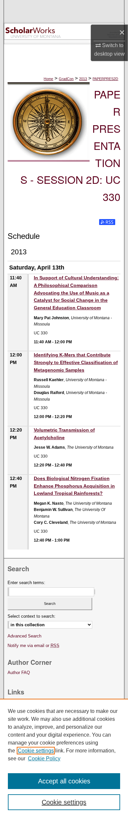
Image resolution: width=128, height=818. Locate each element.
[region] (64, 758)
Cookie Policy (44, 758)
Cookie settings (36, 750)
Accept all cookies (64, 781)
